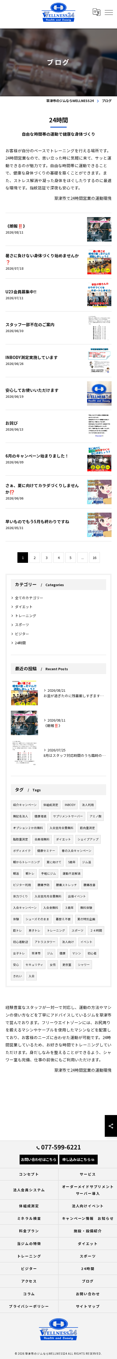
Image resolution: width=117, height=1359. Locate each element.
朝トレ (30, 873)
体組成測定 (50, 805)
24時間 (20, 642)
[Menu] (108, 12)
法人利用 (88, 805)
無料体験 (86, 908)
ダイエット (24, 606)
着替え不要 (63, 919)
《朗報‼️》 (16, 226)
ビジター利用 (22, 885)
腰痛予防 (44, 885)
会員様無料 (42, 839)
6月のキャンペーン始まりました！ (37, 456)
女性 (53, 965)
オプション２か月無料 (28, 828)
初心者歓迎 (20, 942)
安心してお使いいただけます (32, 390)
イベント (87, 942)
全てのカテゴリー (29, 597)
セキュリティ (34, 965)
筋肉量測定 (87, 828)
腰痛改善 (90, 885)
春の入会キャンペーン (76, 851)
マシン (76, 953)
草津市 (36, 953)
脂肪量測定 (20, 839)
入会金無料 (50, 908)
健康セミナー (46, 851)
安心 (16, 965)
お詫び (11, 423)
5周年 (72, 862)
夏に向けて (54, 862)
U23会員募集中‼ (20, 291)
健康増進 (41, 816)
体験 (16, 919)
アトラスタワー (45, 942)
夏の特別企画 (86, 919)
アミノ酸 (95, 816)
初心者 (92, 953)
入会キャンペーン (25, 908)
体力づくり (20, 896)
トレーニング (25, 615)
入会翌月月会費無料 (48, 896)
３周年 (69, 908)
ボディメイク (22, 851)
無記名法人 (20, 816)
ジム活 (86, 862)
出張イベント (77, 896)
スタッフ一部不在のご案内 (29, 324)
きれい (17, 976)
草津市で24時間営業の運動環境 (83, 198)
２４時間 (96, 930)
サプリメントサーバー (68, 816)
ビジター (22, 633)
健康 (63, 953)
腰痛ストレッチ (66, 885)
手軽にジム (48, 873)
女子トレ (19, 953)
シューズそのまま (37, 919)
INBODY (70, 805)
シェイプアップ (88, 839)
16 (94, 557)
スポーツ (22, 624)
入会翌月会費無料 (61, 828)
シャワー (84, 965)
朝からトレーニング (26, 862)
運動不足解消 (72, 873)
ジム (50, 953)
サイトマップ (88, 1306)
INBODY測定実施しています (31, 357)
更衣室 (66, 965)
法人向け (68, 942)
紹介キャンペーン (25, 805)
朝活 (16, 873)
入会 (32, 976)
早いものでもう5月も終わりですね (37, 521)
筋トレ (17, 930)
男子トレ (35, 930)
